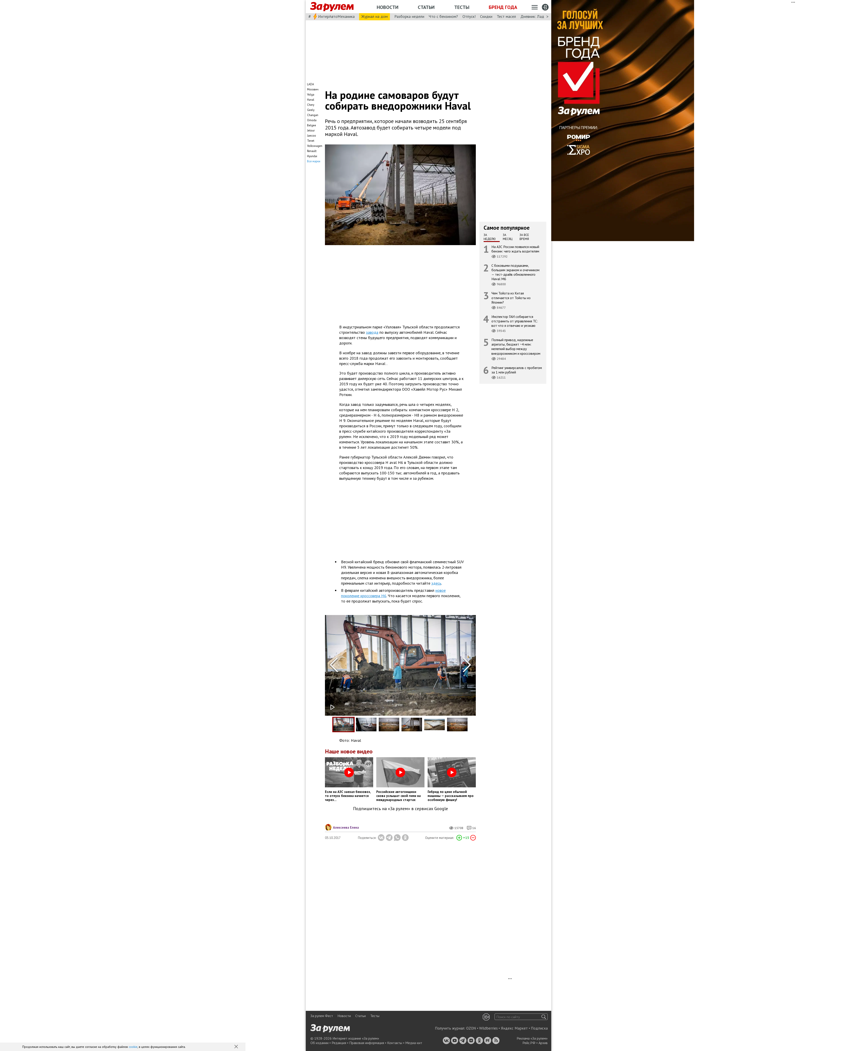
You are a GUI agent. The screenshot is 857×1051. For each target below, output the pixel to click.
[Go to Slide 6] (457, 724)
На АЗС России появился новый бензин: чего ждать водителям (515, 248)
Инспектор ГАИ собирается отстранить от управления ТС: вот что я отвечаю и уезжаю (514, 320)
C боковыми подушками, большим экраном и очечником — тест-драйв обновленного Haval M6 (515, 272)
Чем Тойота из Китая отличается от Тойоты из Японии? (510, 297)
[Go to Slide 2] (366, 724)
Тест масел (506, 16)
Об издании (319, 1043)
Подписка (539, 1028)
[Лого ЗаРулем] (332, 6)
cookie (133, 1047)
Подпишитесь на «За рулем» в (400, 809)
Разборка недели (409, 16)
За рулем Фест (321, 1015)
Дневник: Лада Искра (539, 16)
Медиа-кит (413, 1043)
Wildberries (488, 1028)
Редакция (339, 1043)
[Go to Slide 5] (434, 724)
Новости (387, 7)
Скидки (486, 16)
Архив (543, 1043)
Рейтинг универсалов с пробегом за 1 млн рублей (516, 369)
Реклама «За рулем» (532, 1038)
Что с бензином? (443, 16)
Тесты (461, 7)
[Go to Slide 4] (412, 724)
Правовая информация (366, 1043)
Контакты (394, 1043)
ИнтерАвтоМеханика (336, 16)
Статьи (426, 7)
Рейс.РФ (528, 1043)
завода (372, 332)
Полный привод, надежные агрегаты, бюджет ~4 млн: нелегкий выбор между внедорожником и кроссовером (515, 347)
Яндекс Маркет (514, 1028)
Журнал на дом (374, 16)
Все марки (313, 161)
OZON (471, 1028)
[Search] (543, 1016)
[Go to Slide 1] (343, 724)
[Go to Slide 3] (389, 724)
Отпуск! (469, 16)
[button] (236, 1047)
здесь (436, 583)
